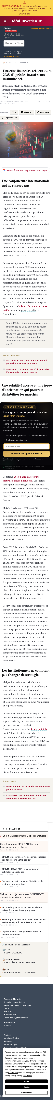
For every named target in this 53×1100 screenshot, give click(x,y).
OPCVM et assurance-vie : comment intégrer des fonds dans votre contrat (24, 858)
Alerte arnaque (10, 1044)
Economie (24, 63)
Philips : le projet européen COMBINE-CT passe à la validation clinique (22, 896)
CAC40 (7, 1008)
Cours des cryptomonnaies (16, 1018)
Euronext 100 (10, 1014)
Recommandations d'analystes (17, 1005)
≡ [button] (5, 21)
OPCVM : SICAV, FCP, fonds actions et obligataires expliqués (20, 870)
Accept (27, 1081)
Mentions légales (11, 1038)
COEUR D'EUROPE (13, 952)
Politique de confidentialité (15, 1047)
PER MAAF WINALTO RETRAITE (20, 972)
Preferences (26, 1093)
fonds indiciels (39, 729)
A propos (8, 1041)
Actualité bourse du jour (14, 1002)
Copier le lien (11, 117)
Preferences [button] (27, 1076)
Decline (27, 1087)
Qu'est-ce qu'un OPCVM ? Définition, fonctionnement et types (19, 845)
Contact (7, 1035)
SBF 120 (7, 1011)
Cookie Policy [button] (13, 1073)
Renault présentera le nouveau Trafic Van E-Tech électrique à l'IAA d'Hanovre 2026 (24, 921)
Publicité (7, 1025)
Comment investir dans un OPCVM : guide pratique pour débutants (22, 882)
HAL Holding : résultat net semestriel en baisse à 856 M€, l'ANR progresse (22, 909)
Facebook (44, 112)
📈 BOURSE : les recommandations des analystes (23, 836)
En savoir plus (24, 14)
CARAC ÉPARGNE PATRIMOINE (19, 962)
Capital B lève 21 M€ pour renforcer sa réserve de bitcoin (21, 933)
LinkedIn (28, 112)
